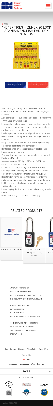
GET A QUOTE (38, 85)
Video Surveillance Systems (20, 291)
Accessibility (26, 355)
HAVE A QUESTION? (15, 85)
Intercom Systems (17, 309)
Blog (6, 349)
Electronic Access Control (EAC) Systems (26, 295)
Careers (13, 349)
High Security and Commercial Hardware (26, 299)
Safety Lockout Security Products (23, 330)
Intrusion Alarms (17, 313)
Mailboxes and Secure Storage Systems (25, 316)
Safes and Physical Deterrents (21, 327)
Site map (21, 349)
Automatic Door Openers (19, 288)
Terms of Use (43, 349)
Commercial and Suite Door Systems (24, 323)
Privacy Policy (31, 349)
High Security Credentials (20, 305)
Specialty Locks (16, 334)
